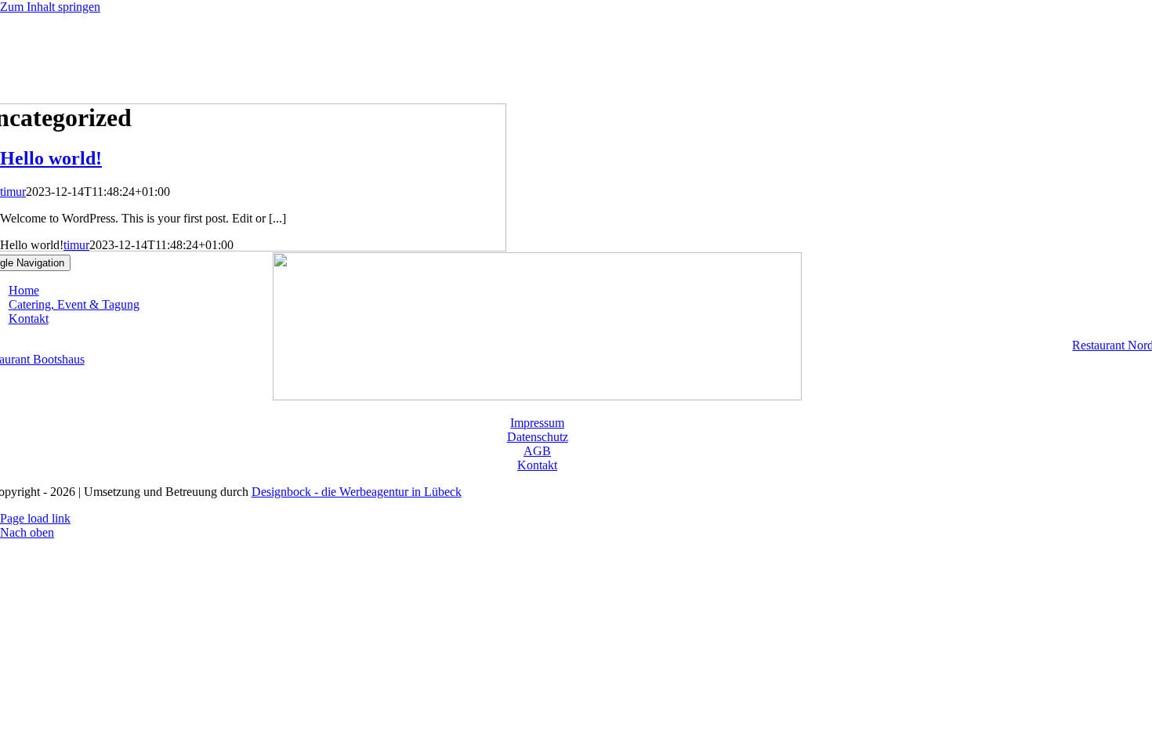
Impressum (537, 422)
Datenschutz (537, 436)
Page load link (35, 518)
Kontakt (537, 465)
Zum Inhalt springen (50, 6)
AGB (537, 451)
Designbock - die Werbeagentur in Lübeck (357, 491)
